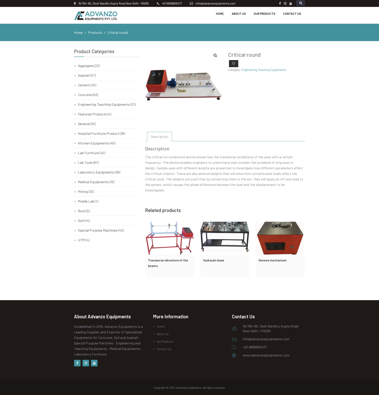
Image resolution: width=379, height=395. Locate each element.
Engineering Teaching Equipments (264, 70)
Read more (170, 238)
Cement (84, 85)
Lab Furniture (88, 153)
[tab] (159, 136)
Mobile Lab (86, 201)
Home (220, 13)
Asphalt (84, 75)
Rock (81, 211)
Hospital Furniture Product (98, 133)
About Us (239, 13)
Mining (83, 191)
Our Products (264, 13)
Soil (80, 220)
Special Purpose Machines (97, 230)
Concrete (85, 94)
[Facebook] (77, 363)
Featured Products (92, 114)
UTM (81, 240)
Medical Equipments (93, 182)
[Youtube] (94, 363)
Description (159, 136)
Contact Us (292, 13)
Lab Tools (85, 162)
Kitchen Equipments (93, 143)
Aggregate (86, 65)
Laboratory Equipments (96, 172)
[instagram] (86, 363)
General (84, 124)
